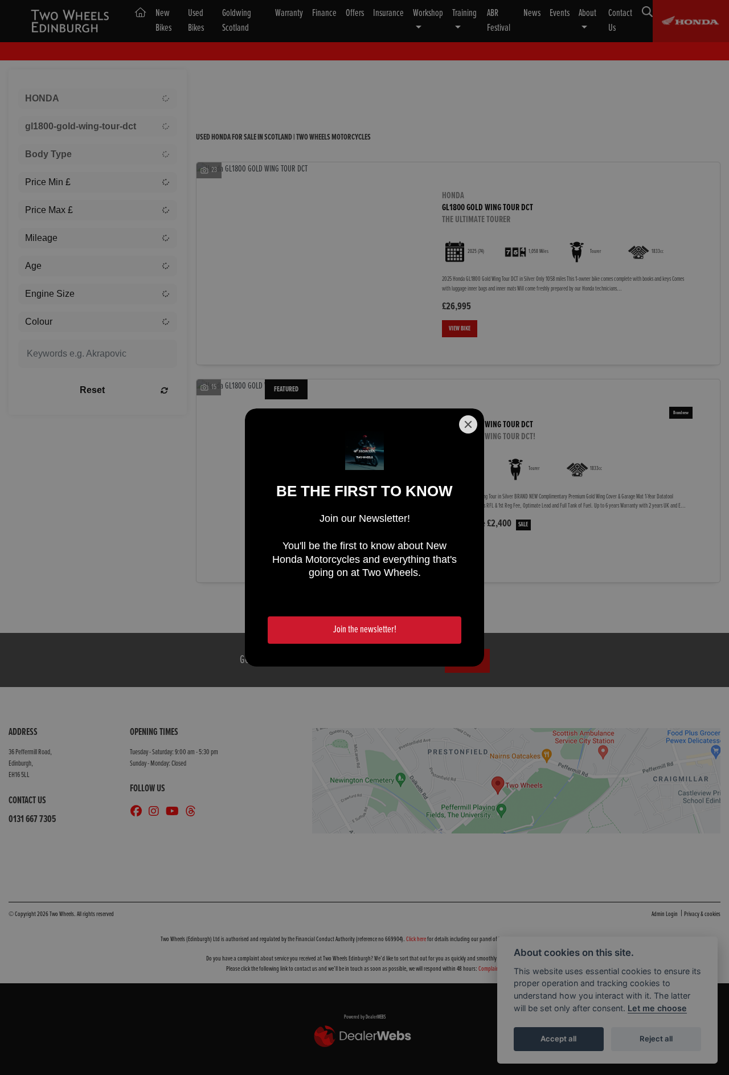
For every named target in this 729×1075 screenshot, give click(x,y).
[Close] (468, 424)
